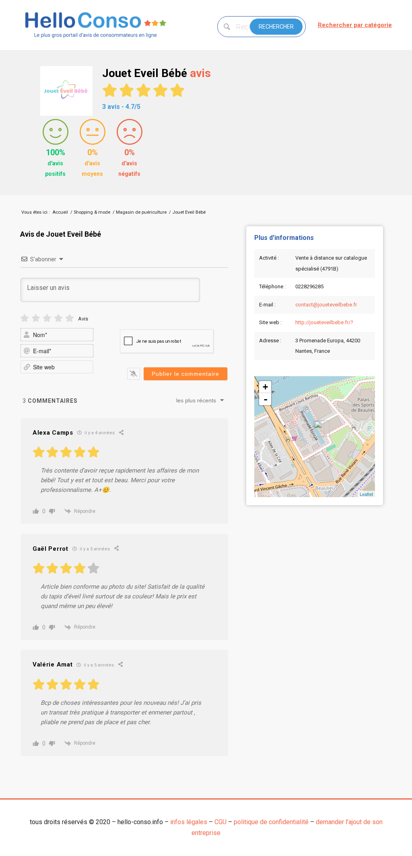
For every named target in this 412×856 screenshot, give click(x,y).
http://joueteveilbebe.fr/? (324, 322)
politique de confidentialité (271, 822)
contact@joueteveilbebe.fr (326, 305)
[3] (47, 318)
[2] (35, 318)
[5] (69, 318)
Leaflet (366, 494)
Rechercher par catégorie (355, 25)
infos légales (188, 822)
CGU (220, 822)
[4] (58, 318)
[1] (24, 318)
